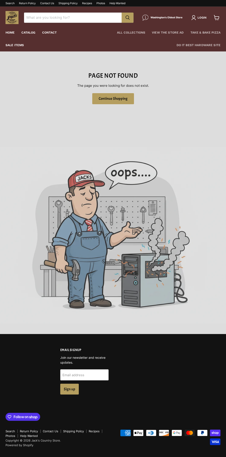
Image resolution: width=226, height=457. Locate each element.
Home (10, 32)
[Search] (128, 18)
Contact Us (47, 3)
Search (10, 3)
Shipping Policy (68, 3)
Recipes (87, 3)
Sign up (69, 389)
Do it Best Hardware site (198, 45)
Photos (100, 3)
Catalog (28, 32)
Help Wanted (117, 3)
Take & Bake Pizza (205, 32)
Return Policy (27, 3)
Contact (49, 32)
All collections (131, 32)
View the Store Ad (168, 32)
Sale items (15, 45)
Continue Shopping (113, 98)
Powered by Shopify (19, 445)
